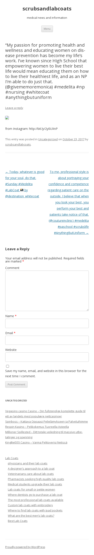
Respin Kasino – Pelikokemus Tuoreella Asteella (37, 427)
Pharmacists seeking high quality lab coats (36, 479)
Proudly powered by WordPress (25, 547)
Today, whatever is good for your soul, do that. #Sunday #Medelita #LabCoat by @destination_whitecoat (24, 184)
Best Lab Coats (18, 521)
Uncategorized (48, 139)
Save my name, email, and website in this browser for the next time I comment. (46, 373)
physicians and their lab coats (27, 463)
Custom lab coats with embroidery (30, 505)
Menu (47, 28)
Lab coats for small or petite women (31, 489)
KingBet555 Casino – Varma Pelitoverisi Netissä (36, 442)
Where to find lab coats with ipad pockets (35, 510)
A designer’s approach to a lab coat (31, 468)
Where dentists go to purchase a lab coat (35, 495)
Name (11, 316)
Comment (12, 268)
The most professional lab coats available (35, 500)
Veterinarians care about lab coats (31, 474)
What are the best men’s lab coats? (31, 516)
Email (10, 333)
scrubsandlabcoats (47, 8)
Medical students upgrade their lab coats (35, 484)
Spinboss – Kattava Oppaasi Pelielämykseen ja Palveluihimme (46, 421)
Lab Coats (11, 458)
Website (11, 350)
